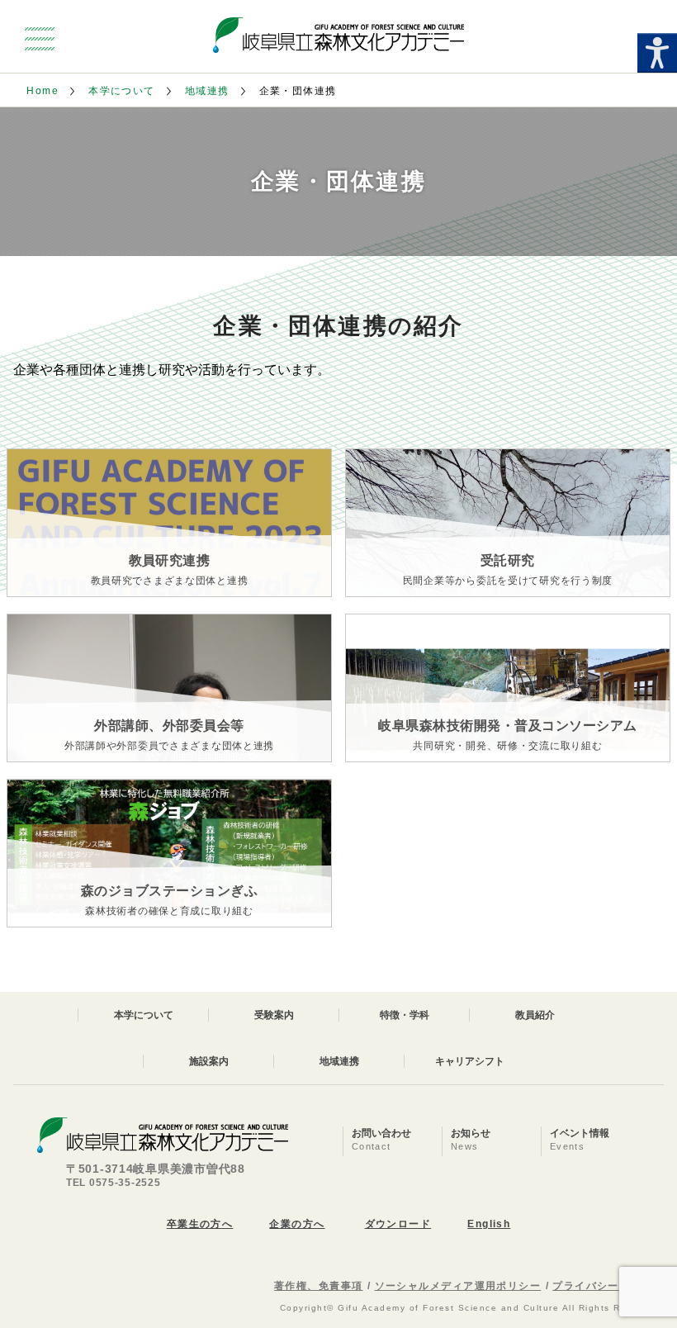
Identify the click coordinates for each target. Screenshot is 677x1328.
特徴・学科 (404, 1015)
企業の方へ (296, 1224)
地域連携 (207, 91)
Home (42, 91)
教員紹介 (535, 1015)
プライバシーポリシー (607, 1286)
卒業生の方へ (200, 1224)
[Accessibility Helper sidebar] (657, 53)
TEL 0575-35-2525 (113, 1182)
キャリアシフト (469, 1061)
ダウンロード (398, 1224)
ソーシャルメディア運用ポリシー (458, 1286)
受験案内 (274, 1015)
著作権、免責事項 (318, 1286)
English (488, 1224)
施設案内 (209, 1061)
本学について (121, 91)
